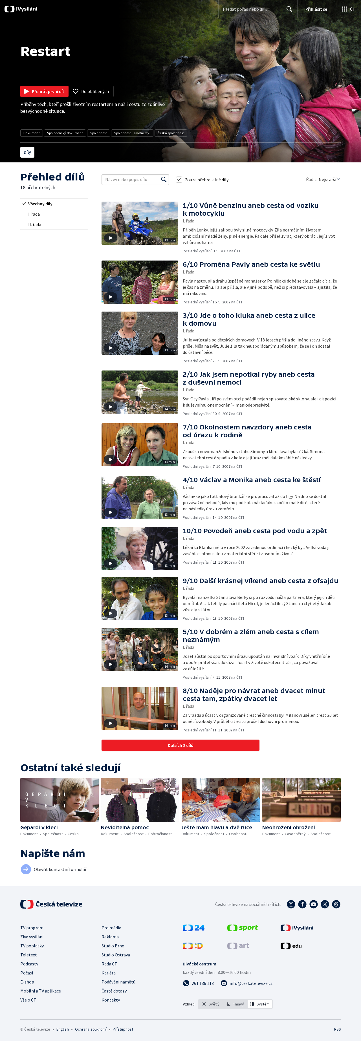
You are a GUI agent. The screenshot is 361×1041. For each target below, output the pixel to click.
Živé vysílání (31, 936)
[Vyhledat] (164, 179)
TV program (31, 927)
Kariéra (109, 973)
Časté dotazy (114, 991)
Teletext (28, 955)
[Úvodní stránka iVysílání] (26, 9)
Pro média (111, 927)
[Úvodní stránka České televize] (51, 904)
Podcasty (29, 964)
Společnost (98, 133)
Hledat (289, 9)
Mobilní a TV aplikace (40, 991)
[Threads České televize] (336, 904)
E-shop (27, 982)
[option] (211, 1004)
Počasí (26, 973)
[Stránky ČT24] (193, 929)
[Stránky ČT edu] (291, 947)
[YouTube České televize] (313, 904)
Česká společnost (171, 133)
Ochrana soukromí (91, 1029)
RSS (337, 1029)
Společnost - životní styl (132, 133)
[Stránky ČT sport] (242, 929)
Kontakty (111, 1000)
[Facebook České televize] (302, 904)
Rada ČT (109, 964)
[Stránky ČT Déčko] (193, 947)
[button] (142, 228)
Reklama (110, 936)
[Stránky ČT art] (238, 947)
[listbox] (235, 1004)
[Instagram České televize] (291, 904)
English (62, 1029)
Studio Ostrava (116, 955)
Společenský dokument (65, 133)
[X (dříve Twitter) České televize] (324, 904)
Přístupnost (123, 1029)
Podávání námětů (118, 982)
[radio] (54, 204)
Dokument (31, 133)
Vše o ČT (28, 1000)
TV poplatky (32, 946)
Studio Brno (113, 946)
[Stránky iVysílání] (297, 929)
